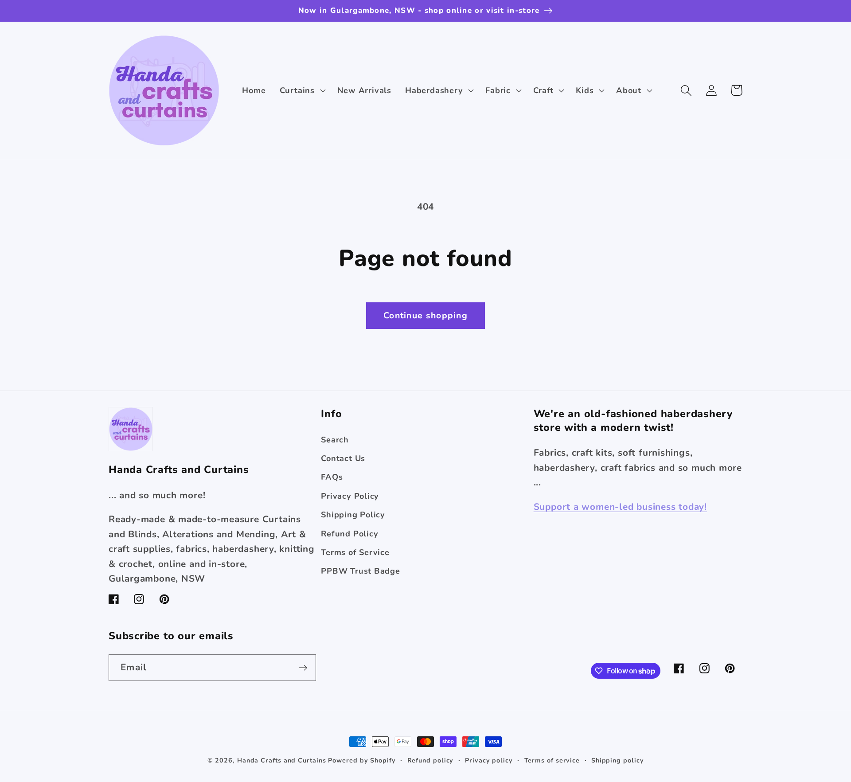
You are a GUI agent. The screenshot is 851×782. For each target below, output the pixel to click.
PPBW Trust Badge (360, 571)
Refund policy (430, 760)
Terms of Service (355, 552)
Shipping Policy (353, 514)
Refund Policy (349, 533)
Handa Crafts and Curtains (281, 760)
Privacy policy (489, 760)
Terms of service (552, 760)
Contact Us (343, 458)
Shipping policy (617, 760)
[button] (301, 90)
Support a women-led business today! (620, 506)
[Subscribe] (303, 667)
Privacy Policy (350, 496)
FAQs (332, 477)
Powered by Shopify (361, 760)
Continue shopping (425, 315)
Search (335, 439)
